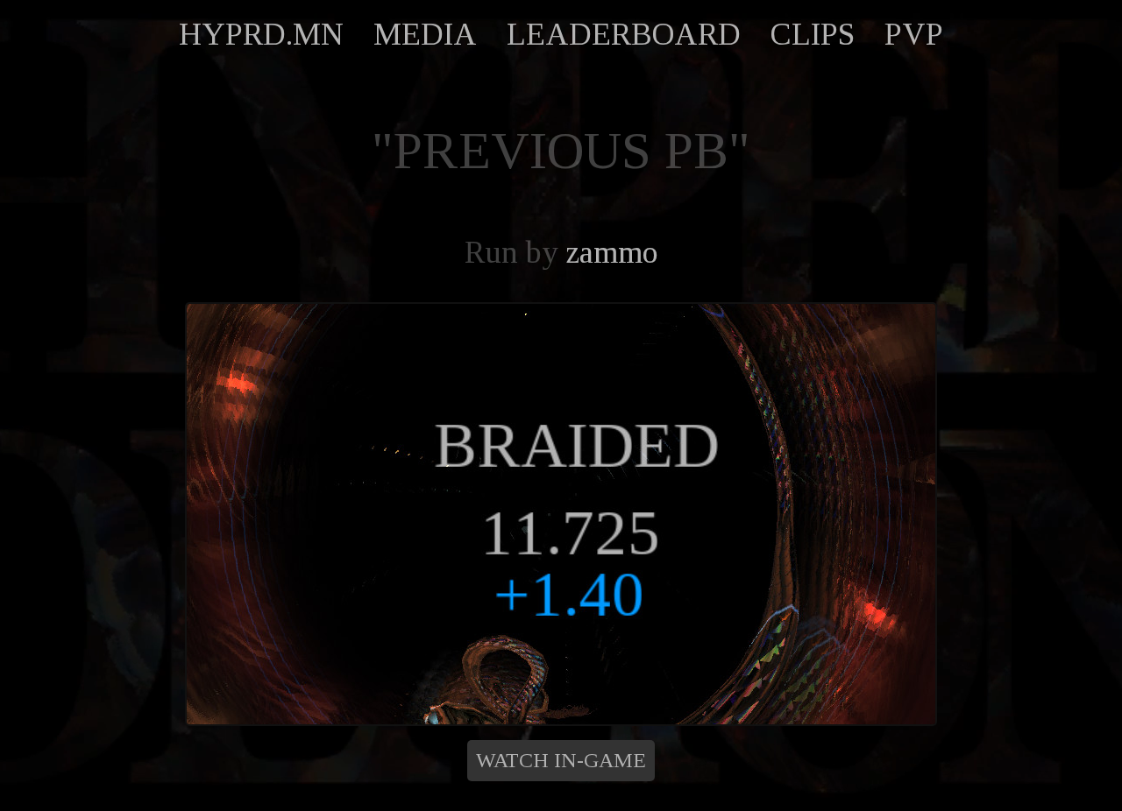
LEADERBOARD (624, 34)
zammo (612, 252)
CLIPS (812, 34)
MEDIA (425, 34)
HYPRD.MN (261, 34)
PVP (913, 34)
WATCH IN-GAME (561, 760)
